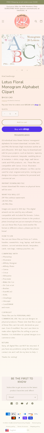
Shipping (4, 100)
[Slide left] (16, 70)
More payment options (22, 135)
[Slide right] (27, 70)
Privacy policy (10, 426)
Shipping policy (35, 426)
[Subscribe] (34, 397)
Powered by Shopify (23, 423)
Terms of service (22, 426)
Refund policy (36, 423)
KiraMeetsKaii (13, 423)
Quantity (5, 109)
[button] (3, 21)
